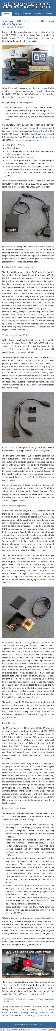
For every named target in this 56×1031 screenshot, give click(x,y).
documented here (27, 562)
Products (27, 14)
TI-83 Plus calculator (34, 134)
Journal (7, 14)
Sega (32, 999)
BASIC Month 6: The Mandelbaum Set (23, 38)
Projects (38, 14)
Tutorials (49, 14)
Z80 (7, 1001)
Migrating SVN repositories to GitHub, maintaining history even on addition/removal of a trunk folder (28, 1010)
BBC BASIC (10, 999)
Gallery (16, 14)
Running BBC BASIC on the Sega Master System (28, 22)
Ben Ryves (29, 1025)
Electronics (22, 999)
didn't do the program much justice (17, 97)
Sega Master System (46, 999)
